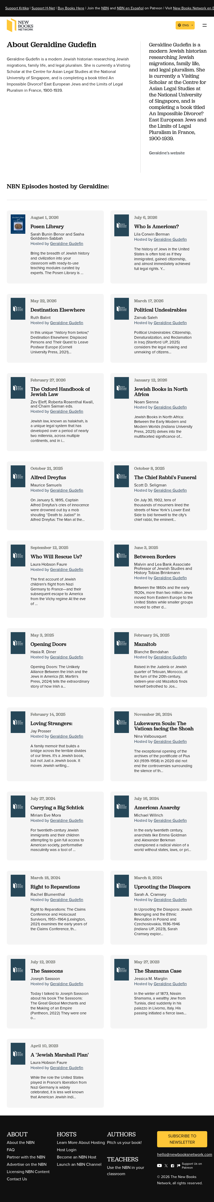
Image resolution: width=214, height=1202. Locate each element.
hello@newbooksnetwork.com (184, 1154)
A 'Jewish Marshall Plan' (60, 1054)
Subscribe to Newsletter (182, 1139)
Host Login (66, 1150)
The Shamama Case (158, 970)
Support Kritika (17, 8)
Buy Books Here (71, 8)
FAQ (11, 1150)
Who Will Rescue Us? (56, 556)
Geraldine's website (167, 153)
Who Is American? (156, 226)
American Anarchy (157, 807)
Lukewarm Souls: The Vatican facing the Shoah (164, 726)
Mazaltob (145, 644)
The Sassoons (47, 970)
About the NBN (20, 1142)
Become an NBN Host (76, 1157)
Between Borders (155, 556)
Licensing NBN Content (28, 1172)
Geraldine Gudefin (66, 243)
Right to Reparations (55, 886)
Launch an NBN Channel (79, 1164)
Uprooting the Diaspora (162, 886)
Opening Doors (48, 644)
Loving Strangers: (51, 723)
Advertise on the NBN (26, 1164)
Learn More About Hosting (81, 1142)
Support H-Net (43, 8)
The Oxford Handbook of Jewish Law (60, 392)
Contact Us (17, 1179)
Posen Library (47, 226)
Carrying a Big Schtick (57, 807)
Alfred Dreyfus (48, 477)
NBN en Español (130, 8)
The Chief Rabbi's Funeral (165, 477)
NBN (105, 8)
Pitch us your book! (124, 1142)
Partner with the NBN (26, 1157)
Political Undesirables (160, 309)
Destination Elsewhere (58, 309)
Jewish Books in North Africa (161, 392)
